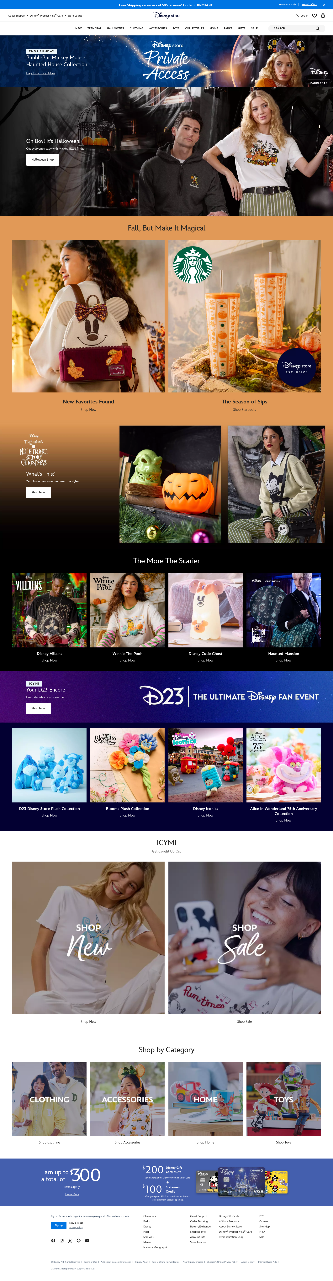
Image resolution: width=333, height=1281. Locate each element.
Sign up (59, 1225)
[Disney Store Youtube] (87, 1240)
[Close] (323, 6)
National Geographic (155, 1247)
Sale (254, 28)
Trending (94, 28)
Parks (228, 28)
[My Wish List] (314, 15)
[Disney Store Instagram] (61, 1240)
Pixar (146, 1231)
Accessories (158, 28)
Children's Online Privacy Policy (222, 1262)
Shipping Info (198, 1231)
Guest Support (16, 15)
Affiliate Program (229, 1221)
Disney (147, 1226)
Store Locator (75, 15)
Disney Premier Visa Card (46, 15)
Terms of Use (90, 1262)
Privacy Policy (75, 1227)
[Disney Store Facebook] (53, 1240)
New (78, 28)
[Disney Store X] (70, 1240)
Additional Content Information (116, 1262)
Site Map (264, 1226)
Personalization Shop (231, 1237)
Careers (263, 1221)
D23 (261, 1216)
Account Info (197, 1237)
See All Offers (309, 4)
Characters (149, 1216)
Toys (176, 28)
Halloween (115, 28)
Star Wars (149, 1237)
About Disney (247, 1262)
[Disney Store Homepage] (167, 15)
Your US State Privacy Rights (165, 1262)
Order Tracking (199, 1221)
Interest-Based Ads (267, 1262)
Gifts (241, 28)
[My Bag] (323, 15)
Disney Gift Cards (229, 1216)
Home (214, 28)
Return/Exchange (200, 1226)
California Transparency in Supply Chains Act (72, 1268)
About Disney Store (230, 1226)
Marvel (147, 1242)
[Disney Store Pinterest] (78, 1240)
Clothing (136, 28)
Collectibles (194, 28)
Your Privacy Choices (193, 1262)
